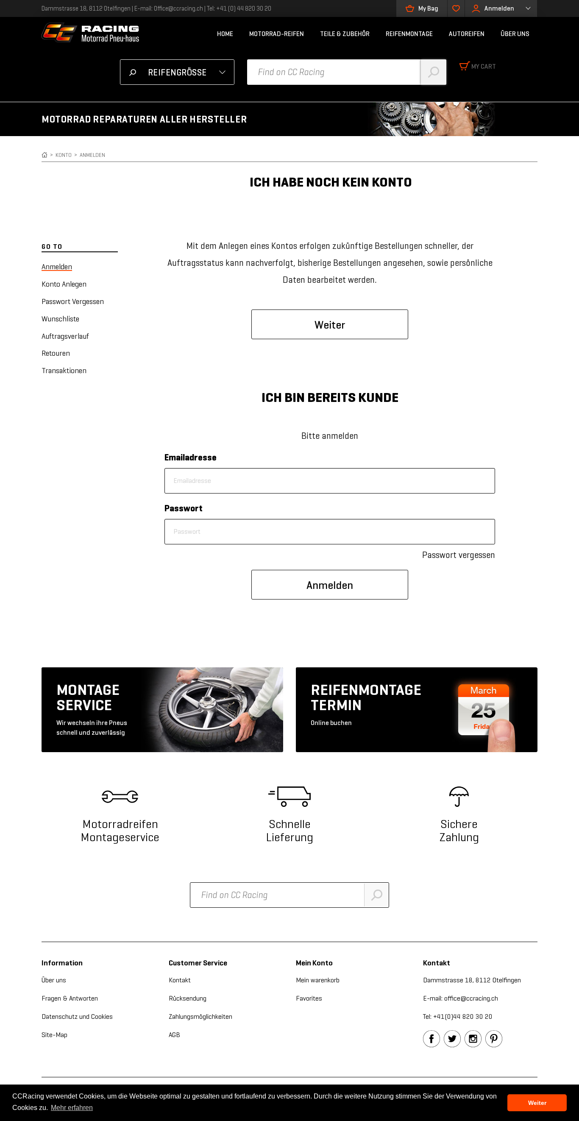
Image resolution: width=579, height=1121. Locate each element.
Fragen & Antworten (70, 998)
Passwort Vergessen (73, 301)
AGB (174, 1035)
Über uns (54, 980)
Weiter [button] (537, 1102)
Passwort (183, 508)
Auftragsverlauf (65, 336)
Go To (52, 247)
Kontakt (180, 980)
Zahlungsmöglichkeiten (200, 1016)
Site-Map (54, 1035)
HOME (225, 34)
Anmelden (499, 8)
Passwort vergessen (458, 554)
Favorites (309, 998)
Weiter (330, 325)
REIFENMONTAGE (409, 34)
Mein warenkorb (318, 980)
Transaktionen (64, 370)
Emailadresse (190, 457)
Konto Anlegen (64, 284)
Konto (64, 155)
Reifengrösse (177, 72)
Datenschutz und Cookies (77, 1016)
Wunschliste (60, 318)
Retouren (56, 353)
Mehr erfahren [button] (72, 1107)
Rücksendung (187, 998)
